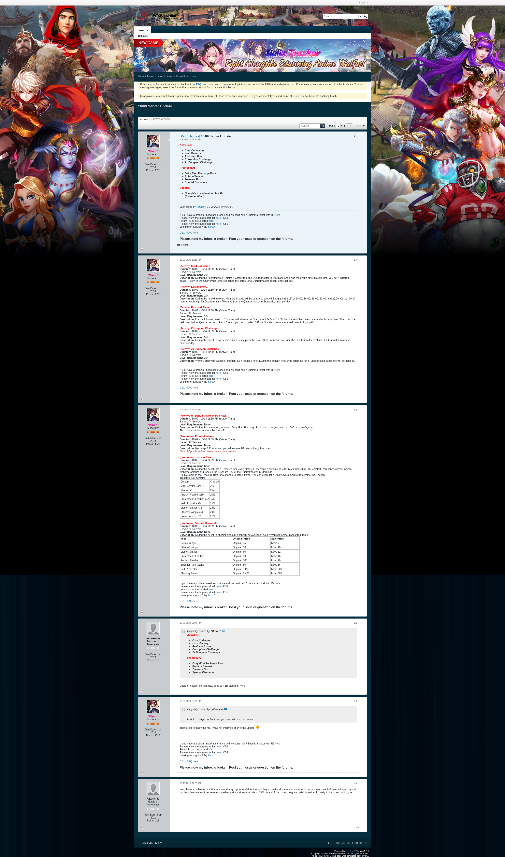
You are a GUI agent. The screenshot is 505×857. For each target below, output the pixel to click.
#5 (355, 701)
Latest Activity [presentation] (161, 119)
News (194, 76)
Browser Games (165, 76)
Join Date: (150, 164)
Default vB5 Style (150, 843)
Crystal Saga (182, 76)
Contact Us (343, 843)
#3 (355, 409)
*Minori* (201, 206)
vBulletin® (351, 851)
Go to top (360, 843)
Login (362, 2)
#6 (355, 783)
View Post (223, 631)
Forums (142, 30)
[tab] (144, 119)
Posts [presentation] (144, 119)
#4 (355, 623)
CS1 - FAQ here (189, 232)
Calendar (143, 36)
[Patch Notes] (190, 136)
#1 (355, 136)
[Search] (365, 16)
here (277, 214)
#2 (355, 260)
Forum (150, 76)
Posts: (150, 170)
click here (299, 96)
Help (329, 843)
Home (141, 76)
